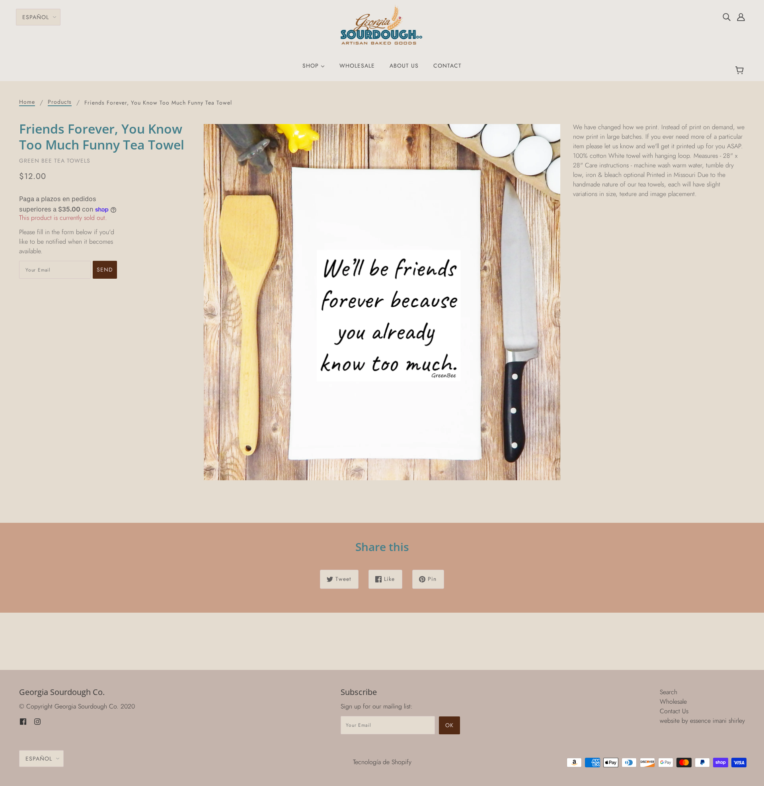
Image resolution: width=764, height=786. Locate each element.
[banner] (382, 24)
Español (35, 17)
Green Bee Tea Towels (54, 161)
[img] (726, 17)
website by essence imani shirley (702, 720)
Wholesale (673, 701)
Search (668, 692)
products (60, 102)
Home (27, 102)
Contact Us (674, 711)
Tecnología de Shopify (382, 762)
